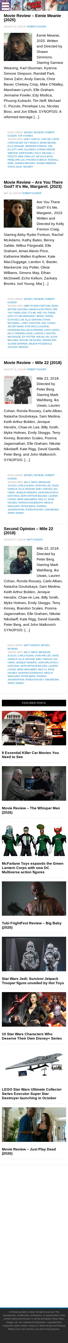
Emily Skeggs (44, 489)
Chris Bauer (15, 142)
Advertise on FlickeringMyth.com (41, 1282)
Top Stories (25, 136)
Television (41, 1237)
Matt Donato (32, 645)
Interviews (41, 1212)
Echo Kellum (16, 319)
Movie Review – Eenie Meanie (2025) (32, 17)
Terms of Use (46, 1325)
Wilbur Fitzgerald (40, 343)
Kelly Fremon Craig (20, 333)
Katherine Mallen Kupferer (25, 330)
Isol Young (48, 323)
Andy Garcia (32, 139)
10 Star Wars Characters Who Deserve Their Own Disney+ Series (32, 1036)
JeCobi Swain (16, 326)
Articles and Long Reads (42, 1205)
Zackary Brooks (18, 347)
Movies (28, 132)
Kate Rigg (13, 496)
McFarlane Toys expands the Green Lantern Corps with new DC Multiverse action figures (32, 867)
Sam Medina (52, 509)
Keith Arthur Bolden (34, 496)
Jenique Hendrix (26, 492)
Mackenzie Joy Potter (21, 337)
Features (41, 1200)
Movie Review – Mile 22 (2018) (33, 362)
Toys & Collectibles (41, 1257)
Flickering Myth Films (42, 1263)
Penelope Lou (16, 160)
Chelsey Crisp (50, 139)
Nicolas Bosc (44, 156)
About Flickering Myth (41, 1275)
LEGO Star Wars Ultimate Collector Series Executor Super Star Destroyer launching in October (32, 1093)
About (41, 1270)
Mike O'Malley (26, 156)
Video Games (41, 1250)
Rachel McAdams (30, 340)
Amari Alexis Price (40, 309)
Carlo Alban (26, 485)
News (41, 1187)
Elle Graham (16, 146)
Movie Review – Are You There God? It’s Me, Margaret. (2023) (33, 184)
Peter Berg (28, 506)
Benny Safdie (45, 316)
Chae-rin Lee (43, 485)
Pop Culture (41, 1225)
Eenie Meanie (48, 142)
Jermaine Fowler (36, 146)
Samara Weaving (25, 163)
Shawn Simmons (46, 163)
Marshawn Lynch (30, 153)
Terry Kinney (16, 513)
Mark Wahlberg (27, 499)
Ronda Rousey (34, 509)
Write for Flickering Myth (41, 1288)
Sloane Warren (18, 343)
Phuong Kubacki (36, 160)
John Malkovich (48, 492)
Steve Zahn (15, 167)
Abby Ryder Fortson (37, 306)
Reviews (39, 132)
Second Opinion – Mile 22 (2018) (28, 530)
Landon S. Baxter (45, 333)
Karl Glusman (27, 149)
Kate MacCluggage (37, 326)
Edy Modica (31, 142)
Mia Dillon (42, 337)
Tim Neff (28, 167)
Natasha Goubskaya (30, 502)
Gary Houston (31, 323)
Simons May (49, 340)
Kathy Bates (52, 330)
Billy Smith (31, 482)
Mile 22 (42, 499)
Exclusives (41, 1218)
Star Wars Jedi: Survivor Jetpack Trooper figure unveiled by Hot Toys (33, 981)
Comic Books (42, 1244)
